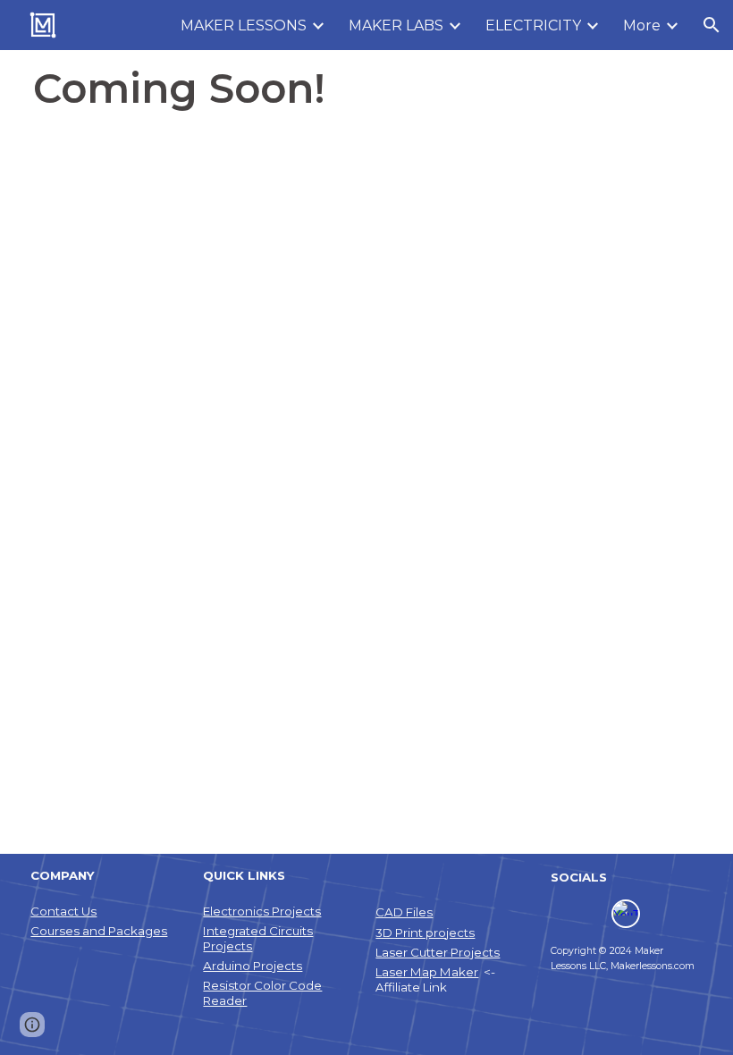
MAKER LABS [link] (396, 25)
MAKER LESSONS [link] (244, 25)
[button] (711, 25)
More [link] (642, 25)
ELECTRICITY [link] (533, 25)
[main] (366, 88)
